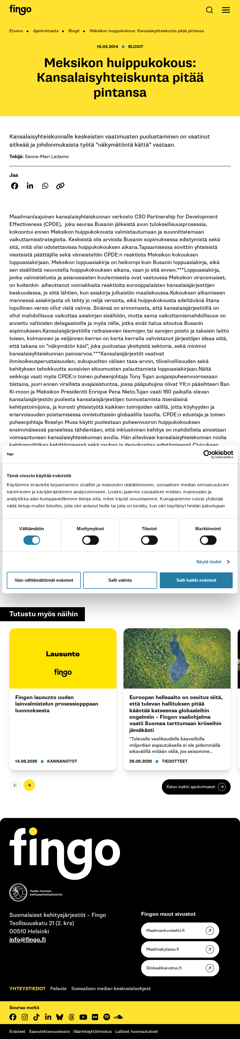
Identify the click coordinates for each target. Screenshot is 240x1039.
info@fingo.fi (27, 940)
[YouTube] (83, 1017)
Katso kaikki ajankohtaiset (191, 787)
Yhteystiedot (27, 989)
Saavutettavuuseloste (49, 1031)
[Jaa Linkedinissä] (30, 186)
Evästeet (17, 1031)
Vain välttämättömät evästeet (44, 580)
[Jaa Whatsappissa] (45, 186)
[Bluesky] (59, 1017)
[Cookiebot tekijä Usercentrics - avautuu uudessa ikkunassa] (207, 454)
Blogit (74, 31)
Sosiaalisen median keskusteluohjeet (111, 989)
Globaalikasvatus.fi (163, 968)
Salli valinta (120, 580)
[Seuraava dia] (29, 785)
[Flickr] (94, 1017)
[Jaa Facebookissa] (14, 186)
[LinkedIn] (48, 1017)
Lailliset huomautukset (136, 1031)
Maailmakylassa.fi (162, 949)
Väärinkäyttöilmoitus (92, 1031)
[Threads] (71, 1017)
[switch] (90, 540)
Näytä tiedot (208, 561)
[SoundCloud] (118, 1017)
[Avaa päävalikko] (226, 10)
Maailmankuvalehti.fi (165, 930)
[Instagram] (24, 1017)
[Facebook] (12, 1017)
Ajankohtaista (46, 31)
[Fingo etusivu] (20, 10)
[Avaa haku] (210, 10)
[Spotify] (106, 1017)
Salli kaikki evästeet (196, 580)
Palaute (58, 989)
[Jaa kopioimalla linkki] (60, 186)
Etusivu (16, 31)
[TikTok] (36, 1017)
